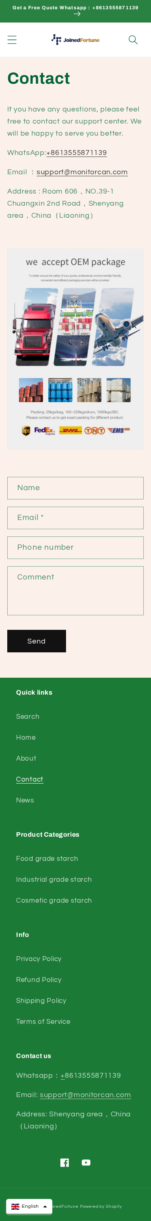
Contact (29, 779)
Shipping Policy (41, 1000)
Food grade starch (47, 858)
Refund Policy (38, 980)
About (26, 758)
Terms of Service (43, 1021)
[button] (12, 39)
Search (27, 716)
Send (36, 641)
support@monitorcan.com (82, 172)
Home (26, 737)
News (25, 800)
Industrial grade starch (54, 879)
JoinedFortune (63, 1206)
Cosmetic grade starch (54, 900)
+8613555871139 (76, 153)
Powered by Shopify (101, 1206)
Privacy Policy (39, 959)
